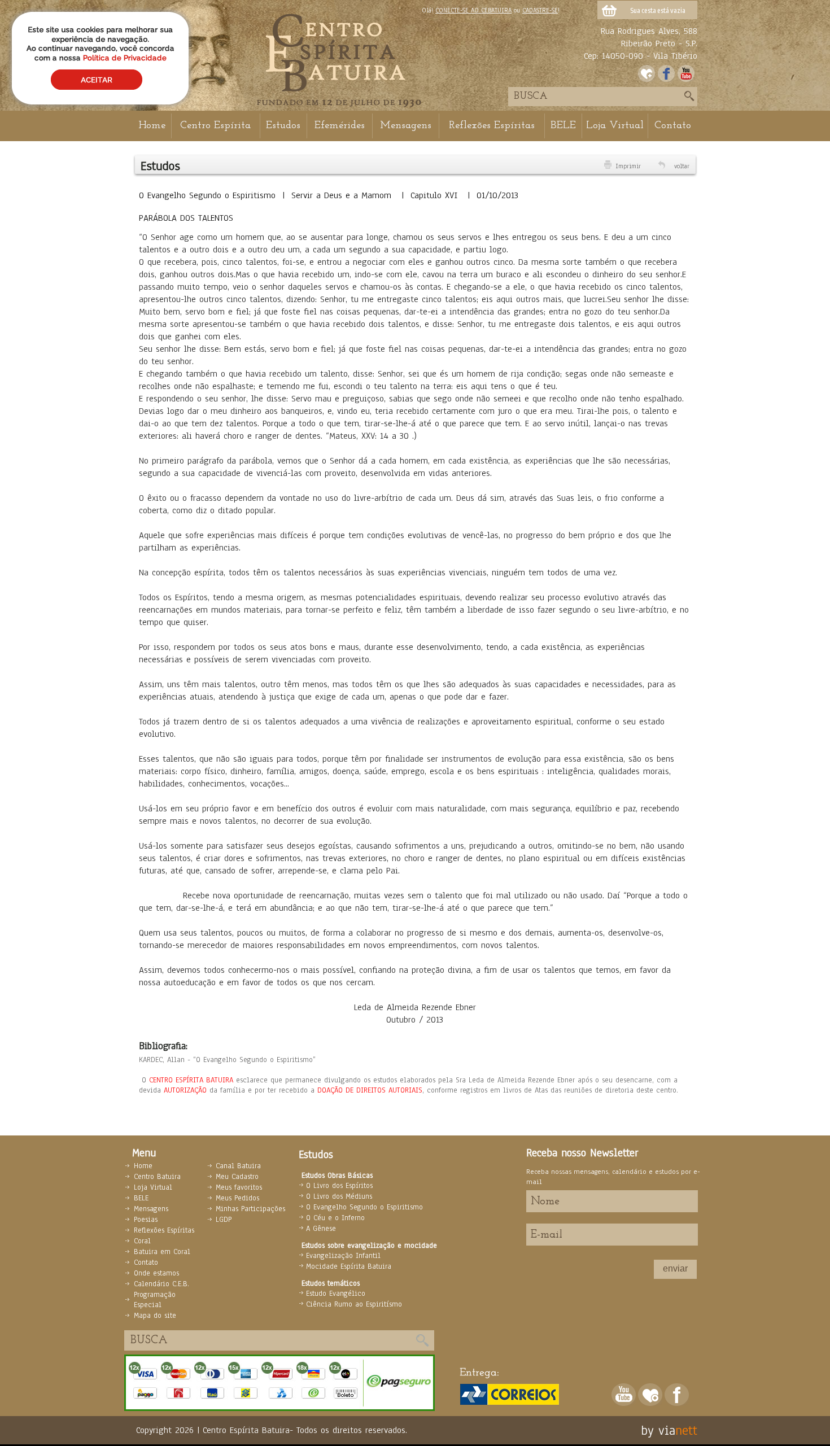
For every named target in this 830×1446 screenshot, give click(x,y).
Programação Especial (155, 1300)
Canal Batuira (238, 1166)
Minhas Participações (250, 1209)
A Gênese (321, 1229)
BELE (563, 125)
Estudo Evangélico (335, 1293)
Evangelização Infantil (343, 1256)
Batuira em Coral (162, 1252)
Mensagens (406, 125)
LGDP (223, 1220)
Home (152, 125)
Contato (672, 125)
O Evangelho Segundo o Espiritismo (364, 1207)
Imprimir (628, 166)
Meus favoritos (239, 1187)
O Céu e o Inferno (335, 1218)
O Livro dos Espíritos (339, 1186)
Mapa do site (155, 1315)
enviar (675, 1268)
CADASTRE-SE (540, 10)
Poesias (146, 1220)
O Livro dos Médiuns (339, 1196)
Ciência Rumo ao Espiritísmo (354, 1304)
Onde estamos (156, 1273)
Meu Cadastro (237, 1177)
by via (658, 1430)
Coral (142, 1241)
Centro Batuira (157, 1177)
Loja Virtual (615, 125)
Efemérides (339, 125)
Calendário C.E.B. (161, 1284)
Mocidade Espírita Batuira (348, 1266)
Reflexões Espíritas (491, 125)
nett (686, 1430)
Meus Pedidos (237, 1198)
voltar (681, 166)
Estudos (283, 125)
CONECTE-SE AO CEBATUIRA (473, 10)
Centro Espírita (215, 125)
